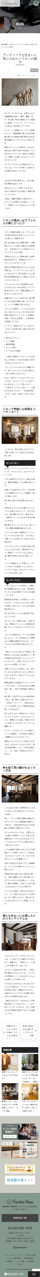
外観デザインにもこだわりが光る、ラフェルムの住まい (12, 1032)
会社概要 (9, 1261)
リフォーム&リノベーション (14, 1255)
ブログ (20, 1264)
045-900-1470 (15, 1274)
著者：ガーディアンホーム (27, 75)
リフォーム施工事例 (13, 1258)
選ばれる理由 (31, 1255)
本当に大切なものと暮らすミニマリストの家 (28, 1030)
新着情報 (31, 1261)
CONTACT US (20, 1218)
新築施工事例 (28, 1258)
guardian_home (21, 1247)
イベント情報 (20, 1261)
